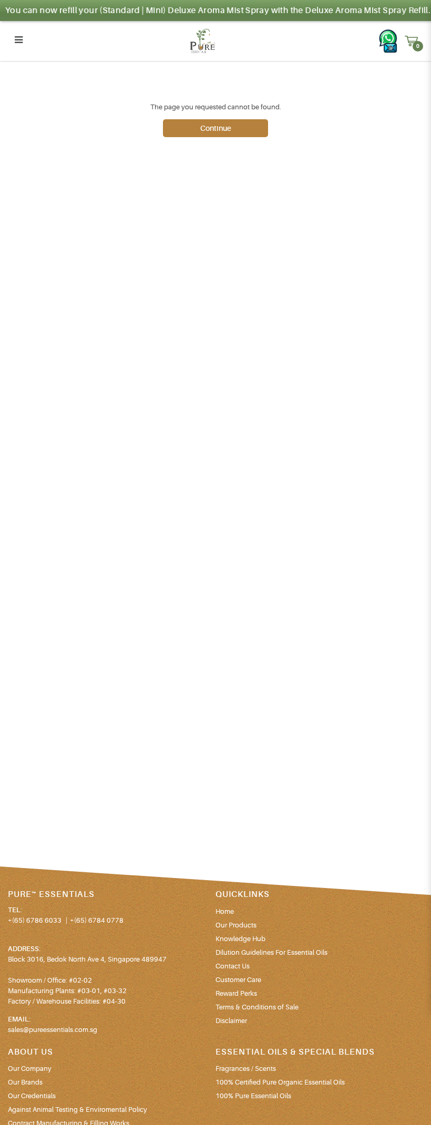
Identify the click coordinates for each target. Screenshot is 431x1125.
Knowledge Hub (240, 939)
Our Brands (25, 1082)
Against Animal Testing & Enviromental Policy (77, 1109)
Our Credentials (32, 1096)
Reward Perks (236, 993)
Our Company (30, 1068)
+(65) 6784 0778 (97, 920)
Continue (215, 128)
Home (225, 911)
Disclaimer (231, 1021)
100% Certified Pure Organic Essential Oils (280, 1082)
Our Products (236, 925)
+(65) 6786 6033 (34, 920)
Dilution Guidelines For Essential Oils (271, 952)
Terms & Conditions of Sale (257, 1007)
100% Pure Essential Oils (253, 1096)
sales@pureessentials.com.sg (52, 1030)
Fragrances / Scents (246, 1068)
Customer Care (238, 980)
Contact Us (233, 966)
